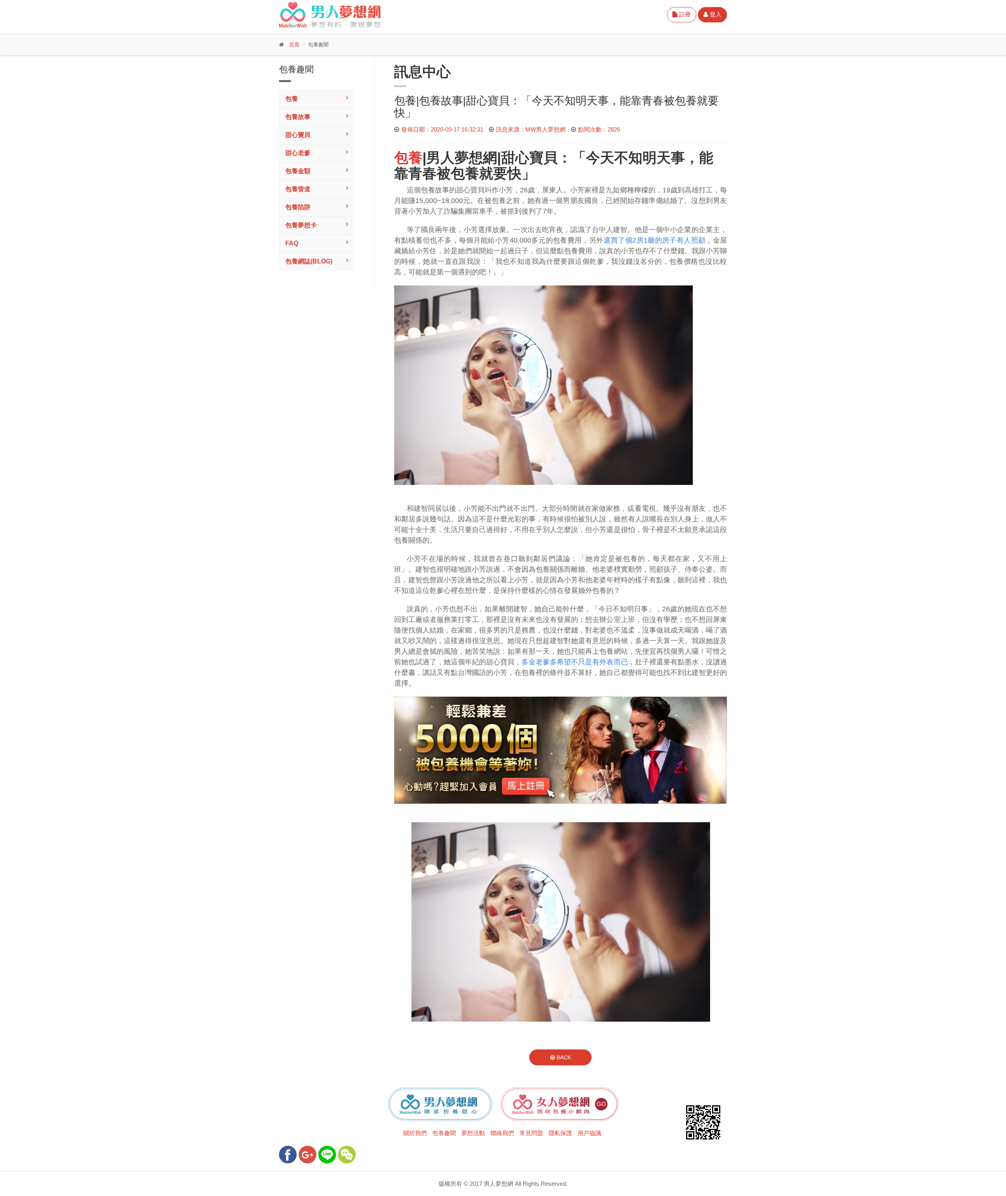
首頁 (294, 45)
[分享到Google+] (307, 1154)
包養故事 (297, 116)
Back (563, 1057)
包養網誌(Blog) (308, 261)
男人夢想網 (461, 158)
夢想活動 (473, 1133)
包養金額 (297, 171)
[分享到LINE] (327, 1154)
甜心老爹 (297, 153)
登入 (714, 14)
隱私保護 (560, 1133)
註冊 (684, 14)
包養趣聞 (444, 1133)
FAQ (291, 243)
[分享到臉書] (288, 1154)
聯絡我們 (502, 1133)
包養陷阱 (297, 207)
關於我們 (415, 1133)
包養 (291, 98)
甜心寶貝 (297, 135)
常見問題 (531, 1133)
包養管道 (297, 189)
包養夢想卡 (301, 225)
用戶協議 (589, 1133)
